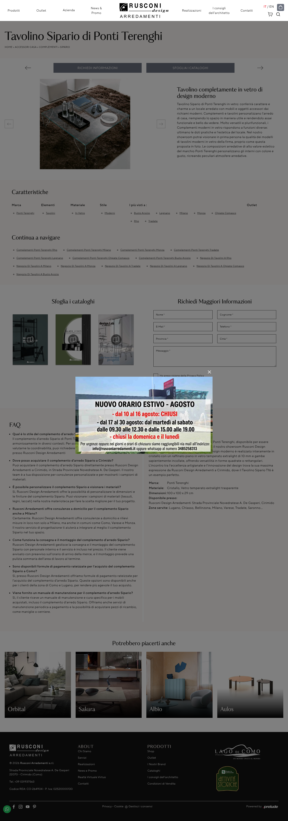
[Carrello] (270, 13)
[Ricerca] (278, 14)
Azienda (69, 10)
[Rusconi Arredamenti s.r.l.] (144, 9)
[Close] (209, 372)
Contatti (247, 11)
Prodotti (14, 11)
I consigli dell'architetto (219, 10)
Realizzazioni (191, 11)
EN (271, 7)
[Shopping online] (280, 7)
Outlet (41, 11)
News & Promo (96, 10)
